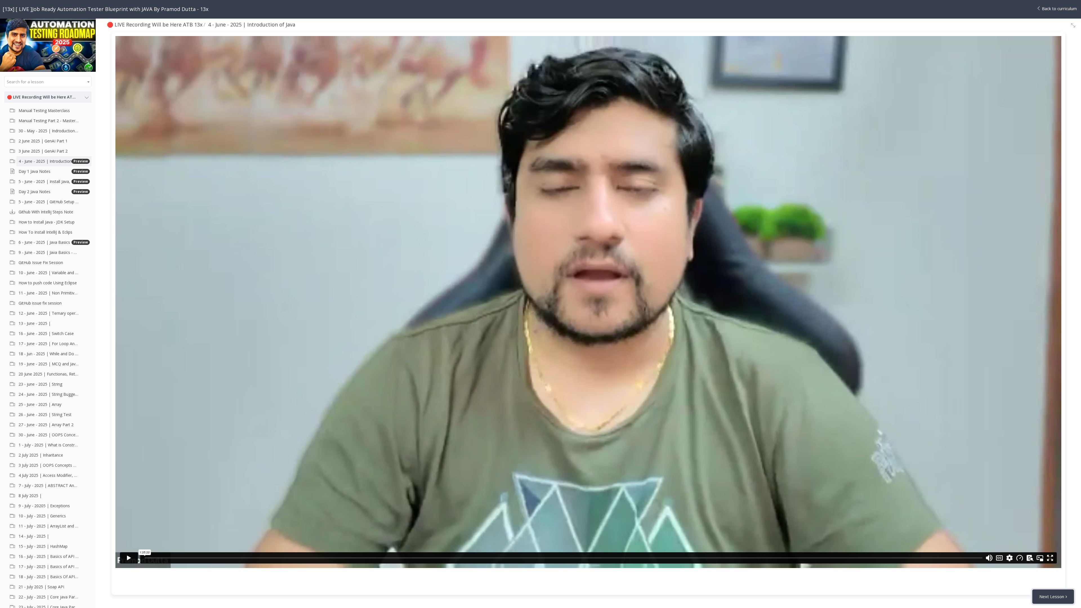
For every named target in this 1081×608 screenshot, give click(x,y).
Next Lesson (1051, 596)
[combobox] (47, 81)
